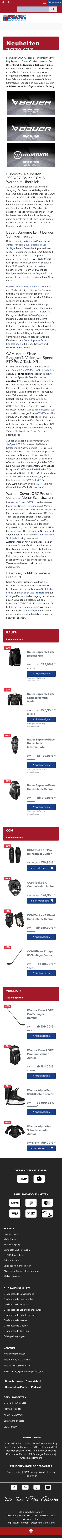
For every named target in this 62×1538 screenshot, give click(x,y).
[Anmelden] (3, 2)
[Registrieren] (9, 2)
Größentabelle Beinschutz (17, 1304)
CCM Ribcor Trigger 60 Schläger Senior (40, 953)
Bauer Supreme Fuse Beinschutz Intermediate (41, 743)
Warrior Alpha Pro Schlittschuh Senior (40, 1092)
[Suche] (53, 9)
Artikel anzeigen (41, 673)
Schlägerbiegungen (14, 1336)
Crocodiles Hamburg (31, 1457)
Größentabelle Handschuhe (18, 1299)
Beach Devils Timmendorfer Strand (36, 1450)
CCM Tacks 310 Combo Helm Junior (40, 884)
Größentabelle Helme (15, 1320)
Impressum (13, 1522)
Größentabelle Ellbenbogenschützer (23, 1309)
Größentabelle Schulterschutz (20, 1315)
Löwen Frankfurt (14, 1443)
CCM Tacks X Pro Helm (29, 469)
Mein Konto (10, 1239)
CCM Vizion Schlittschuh (38, 370)
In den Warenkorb (39, 868)
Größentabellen (30, 610)
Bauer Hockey (14, 1472)
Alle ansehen (15, 639)
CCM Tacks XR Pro (35, 480)
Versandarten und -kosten (17, 1265)
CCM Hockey (30, 1472)
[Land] (44, 2)
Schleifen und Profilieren (32, 592)
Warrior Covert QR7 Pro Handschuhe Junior (40, 1054)
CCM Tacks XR (45, 413)
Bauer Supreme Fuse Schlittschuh (30, 286)
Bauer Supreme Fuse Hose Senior (41, 654)
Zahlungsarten (11, 1260)
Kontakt (25, 1522)
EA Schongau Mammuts (42, 1454)
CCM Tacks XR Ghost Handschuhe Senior (41, 917)
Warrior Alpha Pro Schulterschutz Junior (39, 1130)
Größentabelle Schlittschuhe (19, 1293)
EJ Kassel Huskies (42, 1447)
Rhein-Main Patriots (16, 1454)
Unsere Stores (11, 1233)
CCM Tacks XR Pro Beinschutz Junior (39, 852)
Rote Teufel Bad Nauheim (17, 1447)
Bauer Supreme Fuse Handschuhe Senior (41, 787)
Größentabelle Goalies (16, 1325)
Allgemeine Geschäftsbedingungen (22, 1271)
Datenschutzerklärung (43, 1522)
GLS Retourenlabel (14, 1255)
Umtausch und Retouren (17, 1249)
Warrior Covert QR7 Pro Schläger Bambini (40, 1014)
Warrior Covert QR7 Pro (23, 502)
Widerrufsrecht (12, 1276)
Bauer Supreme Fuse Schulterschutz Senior (41, 697)
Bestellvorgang (12, 1244)
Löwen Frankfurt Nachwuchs (40, 1443)
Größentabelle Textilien (16, 1330)
